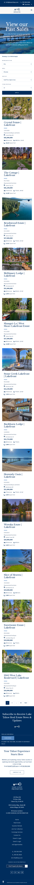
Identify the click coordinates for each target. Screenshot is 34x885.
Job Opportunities (17, 845)
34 (20, 703)
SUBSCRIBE (7, 738)
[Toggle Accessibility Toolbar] (3, 882)
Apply (17, 93)
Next (26, 703)
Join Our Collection (17, 829)
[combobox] (17, 866)
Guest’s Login (17, 841)
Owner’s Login (17, 838)
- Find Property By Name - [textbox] (15, 866)
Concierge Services (17, 832)
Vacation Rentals (17, 826)
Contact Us (17, 835)
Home (17, 820)
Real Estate (17, 823)
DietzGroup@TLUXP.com (10, 43)
